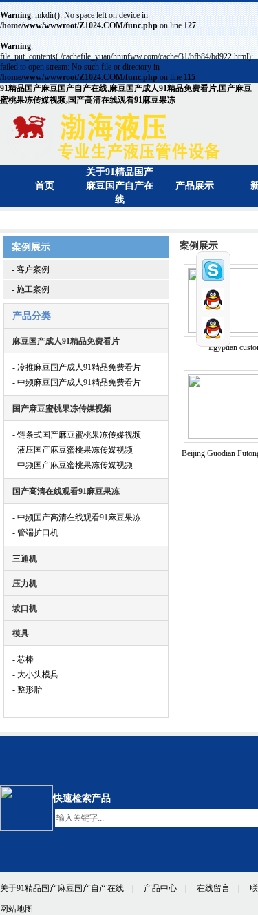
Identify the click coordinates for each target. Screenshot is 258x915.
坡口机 (24, 608)
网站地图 (16, 909)
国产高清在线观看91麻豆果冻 (66, 491)
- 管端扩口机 (35, 532)
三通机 (24, 559)
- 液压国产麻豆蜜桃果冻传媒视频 (72, 450)
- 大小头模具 (35, 674)
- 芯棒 (23, 659)
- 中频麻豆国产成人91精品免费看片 (76, 382)
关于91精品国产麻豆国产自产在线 (119, 186)
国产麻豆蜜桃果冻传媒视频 (61, 408)
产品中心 (160, 888)
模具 (20, 633)
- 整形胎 (27, 690)
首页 (44, 186)
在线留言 (213, 888)
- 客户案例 (31, 269)
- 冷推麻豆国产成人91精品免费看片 (76, 367)
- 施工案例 (31, 289)
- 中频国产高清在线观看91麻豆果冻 (76, 517)
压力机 (24, 583)
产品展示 (194, 186)
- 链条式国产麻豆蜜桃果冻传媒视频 (76, 435)
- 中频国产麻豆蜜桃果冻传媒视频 (72, 465)
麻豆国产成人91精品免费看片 (66, 341)
